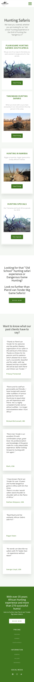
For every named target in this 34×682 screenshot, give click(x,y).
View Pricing (17, 83)
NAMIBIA (17, 638)
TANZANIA (17, 634)
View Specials (17, 237)
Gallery (17, 658)
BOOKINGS (17, 662)
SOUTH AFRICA (17, 642)
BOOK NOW (17, 300)
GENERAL (17, 654)
